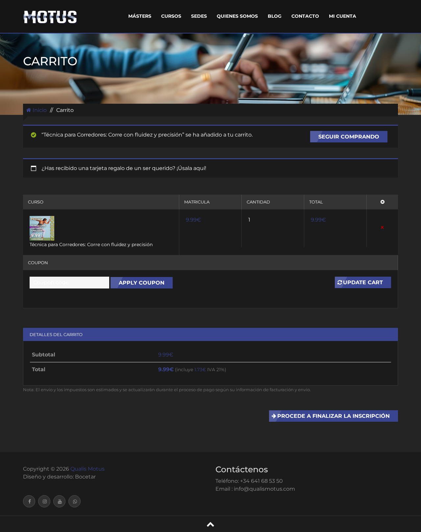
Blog (275, 16)
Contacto (305, 16)
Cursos (171, 16)
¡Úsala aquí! (191, 168)
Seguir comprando (348, 137)
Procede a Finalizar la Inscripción (333, 416)
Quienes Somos (237, 16)
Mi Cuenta (342, 16)
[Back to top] (210, 524)
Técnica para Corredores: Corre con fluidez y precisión (91, 244)
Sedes (199, 16)
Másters (139, 16)
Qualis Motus (87, 469)
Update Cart (363, 282)
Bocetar (85, 477)
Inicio (39, 110)
